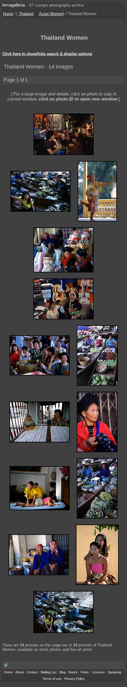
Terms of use (52, 678)
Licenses (98, 672)
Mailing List (48, 672)
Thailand (26, 14)
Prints (85, 672)
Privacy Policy (74, 678)
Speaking (114, 672)
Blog (62, 672)
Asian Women (51, 14)
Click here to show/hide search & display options (47, 54)
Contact (32, 672)
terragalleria (13, 4)
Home (8, 14)
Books (73, 672)
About (19, 672)
